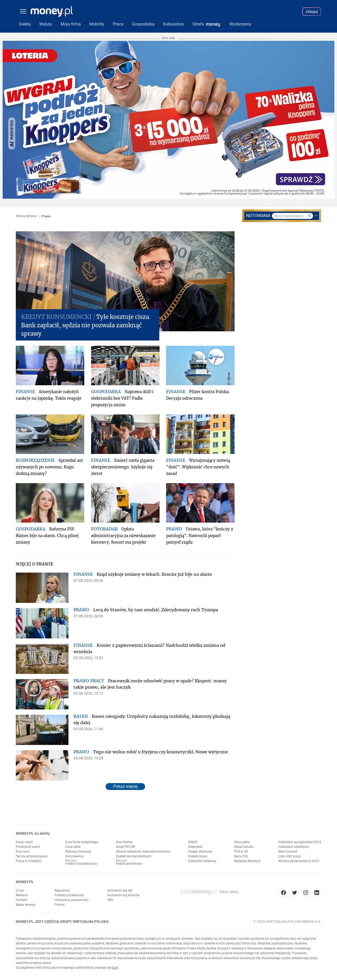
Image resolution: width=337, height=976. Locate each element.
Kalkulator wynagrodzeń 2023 (299, 842)
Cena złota (73, 847)
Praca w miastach (29, 861)
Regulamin (62, 890)
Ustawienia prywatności (71, 900)
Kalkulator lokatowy (202, 861)
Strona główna (26, 216)
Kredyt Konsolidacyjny (81, 863)
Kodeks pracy (197, 856)
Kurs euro (22, 851)
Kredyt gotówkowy (129, 863)
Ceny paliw (242, 842)
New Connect (287, 851)
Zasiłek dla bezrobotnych (133, 856)
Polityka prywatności (69, 895)
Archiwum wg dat (119, 890)
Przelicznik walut (28, 847)
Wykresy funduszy (78, 851)
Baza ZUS (241, 856)
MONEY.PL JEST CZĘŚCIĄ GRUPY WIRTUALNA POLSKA (62, 921)
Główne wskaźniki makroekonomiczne (143, 851)
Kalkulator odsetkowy (293, 847)
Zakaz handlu (244, 847)
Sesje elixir (195, 847)
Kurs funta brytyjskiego (81, 842)
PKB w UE (241, 851)
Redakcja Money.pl (247, 861)
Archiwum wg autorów (123, 895)
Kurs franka (124, 842)
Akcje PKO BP (125, 847)
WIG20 (192, 842)
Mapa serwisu (26, 905)
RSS (110, 900)
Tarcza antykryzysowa (31, 856)
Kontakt (21, 900)
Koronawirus (74, 856)
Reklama (22, 895)
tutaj (115, 967)
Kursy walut (24, 842)
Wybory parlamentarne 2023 (298, 861)
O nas (20, 890)
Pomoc (59, 905)
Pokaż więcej (125, 786)
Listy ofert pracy (289, 856)
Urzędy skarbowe (200, 851)
